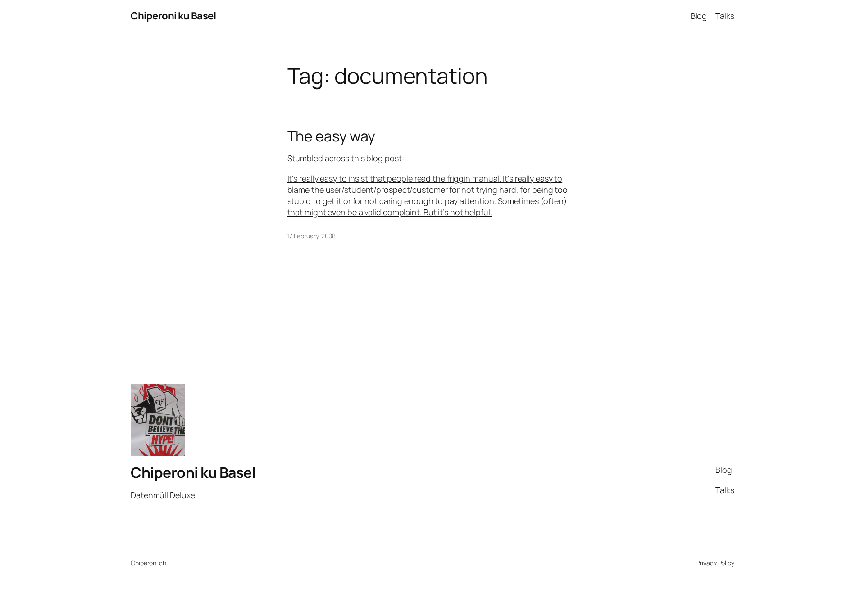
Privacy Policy (715, 562)
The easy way (331, 136)
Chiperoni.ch (148, 562)
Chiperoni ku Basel (173, 16)
